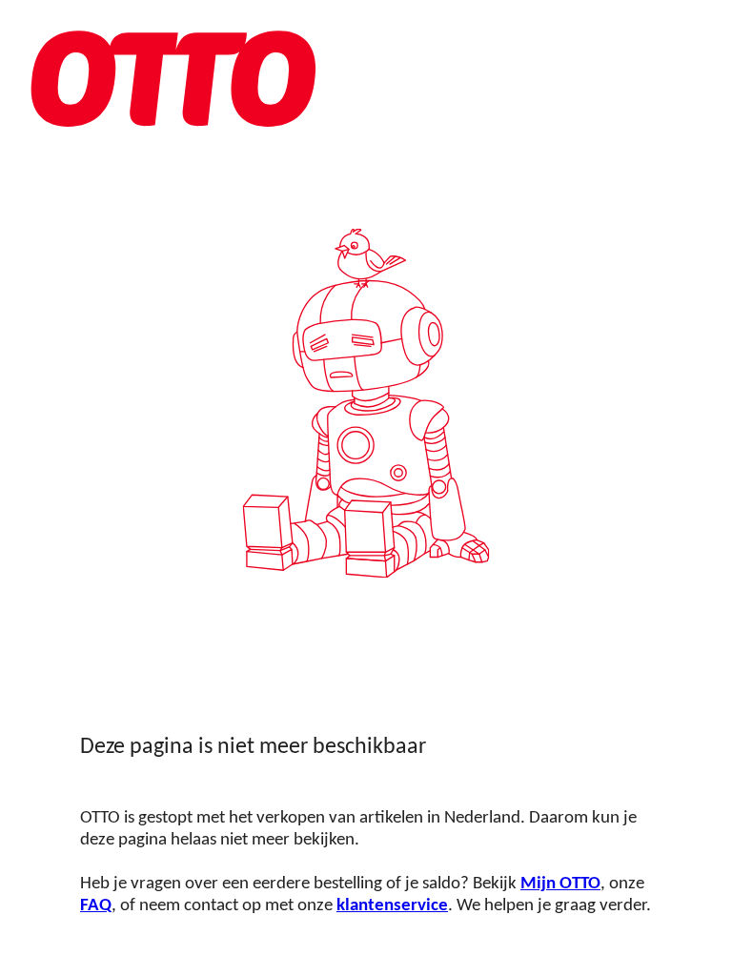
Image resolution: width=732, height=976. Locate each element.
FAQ (96, 906)
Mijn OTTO (560, 884)
